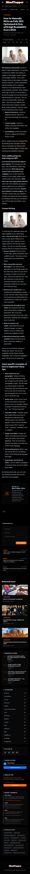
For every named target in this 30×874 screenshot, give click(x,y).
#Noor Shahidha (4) (8, 845)
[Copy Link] (26, 42)
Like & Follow (14, 767)
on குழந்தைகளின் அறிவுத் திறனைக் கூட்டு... (13, 807)
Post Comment (21, 543)
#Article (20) (17, 832)
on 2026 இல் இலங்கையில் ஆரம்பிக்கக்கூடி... (13, 800)
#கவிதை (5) (13, 840)
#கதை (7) (6, 837)
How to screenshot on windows (13, 599)
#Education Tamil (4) (15, 842)
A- (19, 39)
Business (4, 9)
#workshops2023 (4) (18, 847)
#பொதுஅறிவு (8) (21, 835)
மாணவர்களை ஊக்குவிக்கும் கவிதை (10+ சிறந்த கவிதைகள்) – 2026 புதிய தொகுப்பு (16, 657)
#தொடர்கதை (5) (22, 840)
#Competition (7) (15, 837)
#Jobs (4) (6, 850)
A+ (26, 39)
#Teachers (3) (7, 852)
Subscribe (15, 785)
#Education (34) (8, 832)
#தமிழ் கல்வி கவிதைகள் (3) (18, 852)
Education (7, 14)
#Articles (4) (14, 850)
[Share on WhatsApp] (9, 42)
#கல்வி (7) (23, 837)
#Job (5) (6, 842)
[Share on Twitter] (17, 42)
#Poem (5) (6, 840)
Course (22, 9)
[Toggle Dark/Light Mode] (27, 2)
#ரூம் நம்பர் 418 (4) (19, 845)
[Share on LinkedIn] (21, 42)
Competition (14, 9)
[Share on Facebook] (13, 42)
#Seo (4, 511)
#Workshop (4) (7, 847)
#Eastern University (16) (9, 835)
